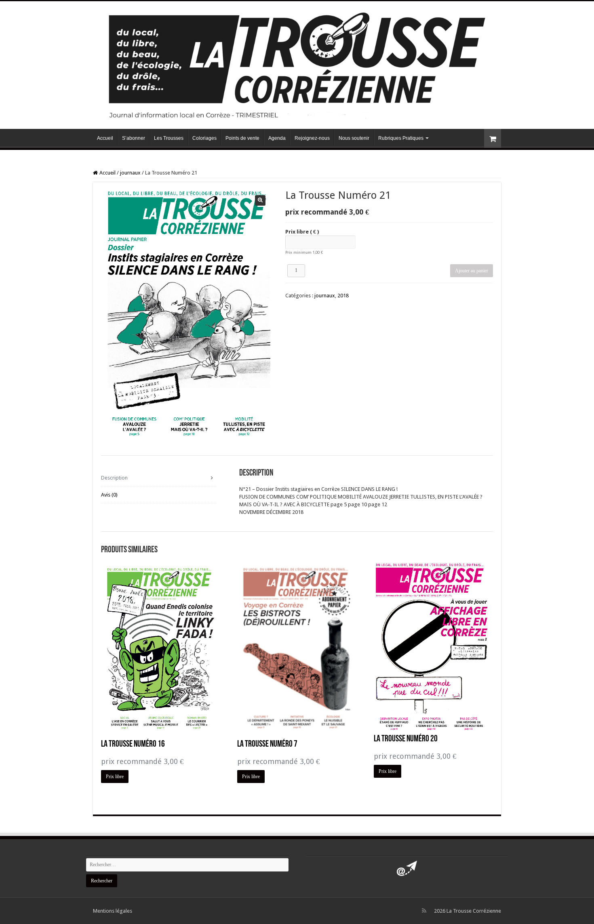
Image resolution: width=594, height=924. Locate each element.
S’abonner (133, 138)
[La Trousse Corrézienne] (297, 63)
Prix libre (302, 232)
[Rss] (424, 911)
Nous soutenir (354, 138)
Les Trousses (168, 138)
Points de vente (242, 138)
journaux (130, 173)
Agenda (277, 138)
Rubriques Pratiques (400, 138)
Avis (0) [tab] (109, 495)
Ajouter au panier (471, 271)
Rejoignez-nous (312, 138)
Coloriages (204, 138)
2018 (343, 296)
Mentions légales (112, 911)
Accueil (105, 138)
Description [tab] (114, 478)
